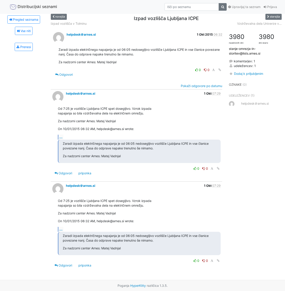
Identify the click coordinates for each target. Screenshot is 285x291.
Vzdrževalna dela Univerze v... (259, 23)
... (61, 137)
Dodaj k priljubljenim (248, 73)
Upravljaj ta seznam (246, 7)
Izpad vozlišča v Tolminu (69, 23)
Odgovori (65, 74)
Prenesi (25, 47)
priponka (84, 173)
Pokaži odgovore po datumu (201, 86)
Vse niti (25, 31)
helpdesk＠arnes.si (81, 34)
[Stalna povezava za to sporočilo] (219, 70)
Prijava (271, 7)
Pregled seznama (25, 19)
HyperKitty (138, 285)
